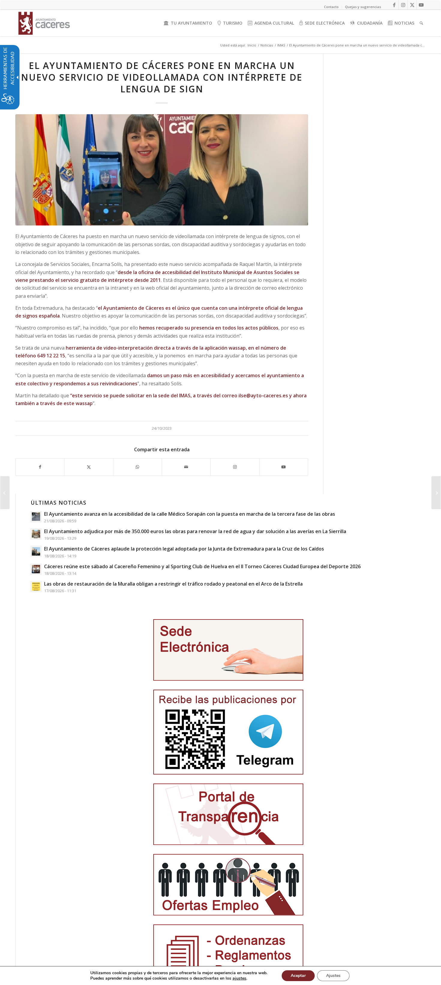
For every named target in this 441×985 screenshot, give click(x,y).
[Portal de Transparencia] (228, 814)
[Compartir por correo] (186, 466)
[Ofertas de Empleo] (228, 884)
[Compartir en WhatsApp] (137, 466)
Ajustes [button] (333, 975)
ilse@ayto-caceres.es (263, 395)
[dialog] (220, 975)
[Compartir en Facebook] (40, 466)
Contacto (331, 6)
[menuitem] (188, 23)
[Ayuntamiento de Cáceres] (44, 23)
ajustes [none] (239, 978)
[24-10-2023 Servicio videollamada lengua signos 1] (161, 169)
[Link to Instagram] (403, 4)
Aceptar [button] (298, 975)
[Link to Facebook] (394, 4)
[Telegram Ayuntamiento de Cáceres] (228, 732)
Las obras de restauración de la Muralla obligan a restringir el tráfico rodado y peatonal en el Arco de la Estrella (173, 584)
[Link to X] (412, 4)
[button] (5, 492)
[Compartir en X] (88, 466)
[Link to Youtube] (421, 4)
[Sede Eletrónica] (228, 650)
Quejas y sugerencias (363, 6)
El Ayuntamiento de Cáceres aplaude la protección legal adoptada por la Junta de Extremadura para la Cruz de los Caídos (184, 548)
